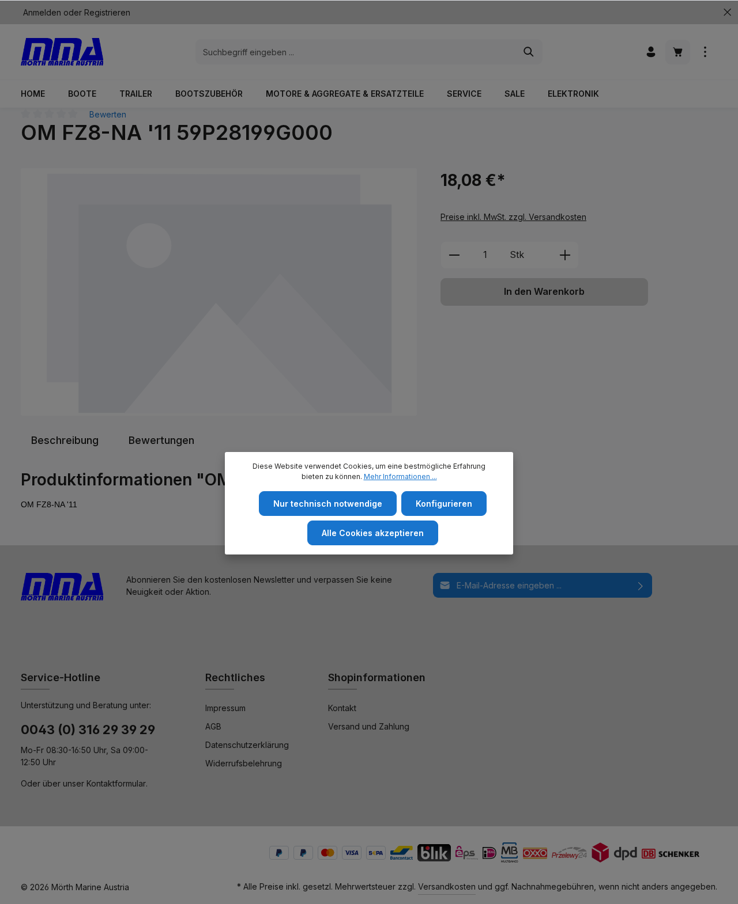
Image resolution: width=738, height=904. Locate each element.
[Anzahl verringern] (454, 255)
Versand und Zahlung (368, 726)
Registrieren (107, 12)
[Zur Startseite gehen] (62, 52)
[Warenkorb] (677, 52)
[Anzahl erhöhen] (565, 255)
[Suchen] (529, 51)
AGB (213, 726)
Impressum (225, 708)
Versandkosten (447, 886)
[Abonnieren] (641, 585)
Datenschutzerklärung (247, 745)
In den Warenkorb (544, 291)
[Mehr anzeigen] (704, 52)
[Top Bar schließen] (727, 12)
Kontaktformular (116, 783)
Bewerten (107, 114)
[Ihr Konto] (650, 52)
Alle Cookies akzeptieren (373, 533)
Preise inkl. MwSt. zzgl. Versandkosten (513, 217)
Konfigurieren (444, 503)
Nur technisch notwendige (327, 503)
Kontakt (342, 708)
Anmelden (42, 12)
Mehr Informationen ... (400, 476)
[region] (219, 292)
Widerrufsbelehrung (243, 763)
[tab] (65, 440)
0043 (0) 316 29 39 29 (88, 729)
